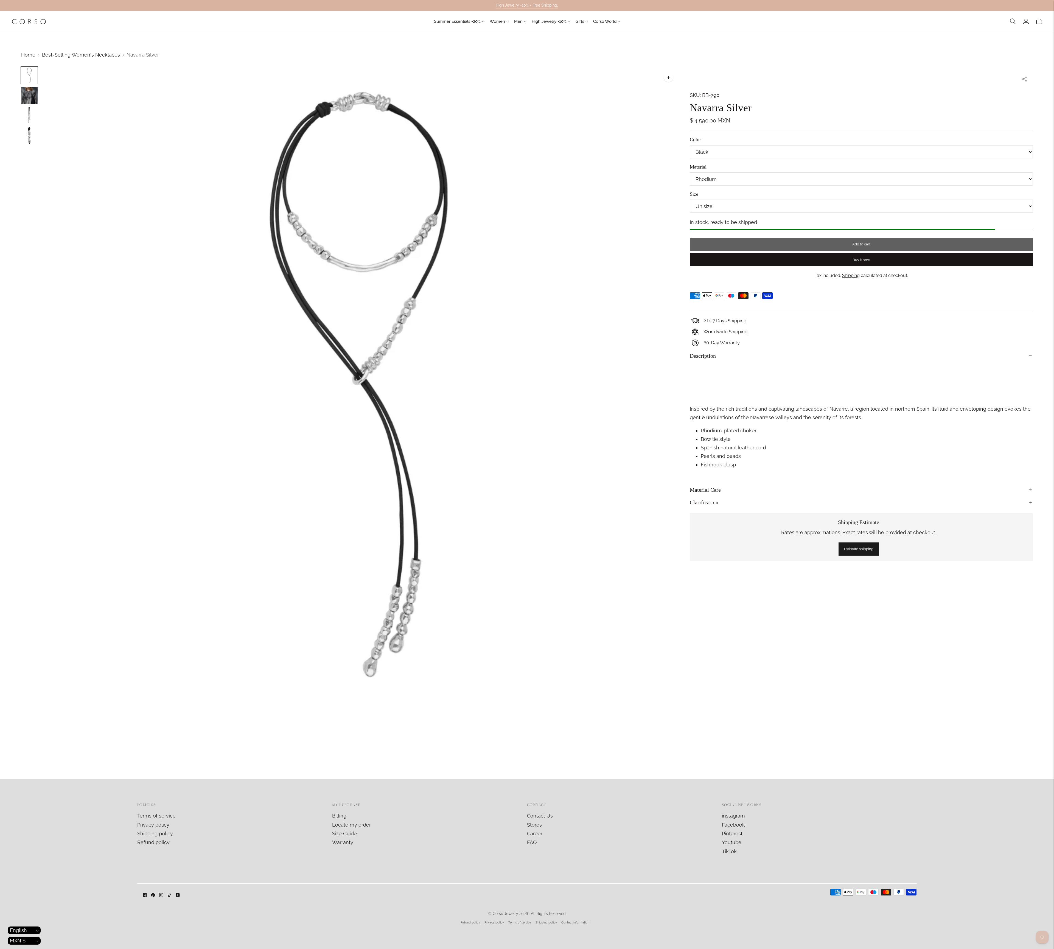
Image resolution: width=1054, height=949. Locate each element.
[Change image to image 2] (29, 95)
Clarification (704, 502)
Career (534, 833)
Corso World (604, 21)
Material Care (705, 490)
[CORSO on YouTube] (178, 895)
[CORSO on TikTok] (169, 895)
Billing (339, 816)
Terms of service (156, 816)
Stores (534, 825)
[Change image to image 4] (29, 135)
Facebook (733, 825)
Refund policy (153, 842)
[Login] (1026, 21)
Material (698, 167)
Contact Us (540, 816)
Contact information (575, 922)
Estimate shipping (858, 549)
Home (28, 55)
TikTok (729, 851)
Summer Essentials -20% (457, 21)
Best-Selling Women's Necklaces (81, 55)
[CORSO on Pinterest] (153, 895)
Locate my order (351, 825)
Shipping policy (155, 833)
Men (518, 21)
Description (703, 356)
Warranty (342, 842)
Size (694, 194)
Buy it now (861, 260)
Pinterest (732, 833)
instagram (733, 816)
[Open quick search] (1013, 21)
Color (695, 139)
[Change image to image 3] (29, 115)
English (18, 930)
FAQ (532, 842)
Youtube (731, 842)
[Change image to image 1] (29, 75)
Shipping (851, 275)
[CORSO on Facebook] (145, 895)
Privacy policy (153, 825)
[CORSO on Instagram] (161, 895)
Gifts (580, 21)
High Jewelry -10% (549, 21)
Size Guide (344, 833)
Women (497, 21)
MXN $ (18, 941)
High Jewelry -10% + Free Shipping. (527, 5)
